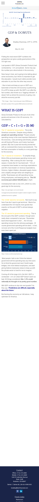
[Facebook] (17, 491)
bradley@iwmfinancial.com (19, 488)
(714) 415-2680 (22, 473)
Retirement (19, 499)
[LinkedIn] (21, 491)
